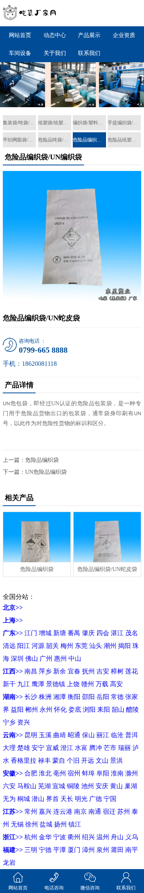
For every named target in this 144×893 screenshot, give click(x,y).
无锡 (17, 824)
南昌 (30, 671)
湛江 (117, 633)
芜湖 (44, 786)
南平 (131, 849)
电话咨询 (54, 888)
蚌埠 (88, 773)
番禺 (74, 633)
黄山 (116, 786)
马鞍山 (26, 786)
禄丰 (44, 760)
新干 (9, 684)
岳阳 (102, 696)
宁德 (45, 849)
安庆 (102, 786)
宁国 (110, 798)
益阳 (17, 709)
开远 (87, 760)
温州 (102, 837)
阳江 (23, 645)
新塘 (59, 633)
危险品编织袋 (42, 460)
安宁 (38, 747)
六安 (9, 786)
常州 (30, 811)
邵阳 (88, 696)
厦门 (74, 849)
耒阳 (103, 709)
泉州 (102, 849)
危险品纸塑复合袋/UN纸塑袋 (124, 140)
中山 (74, 658)
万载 (102, 684)
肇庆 (88, 633)
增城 (45, 633)
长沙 (30, 696)
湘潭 (59, 696)
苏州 (123, 811)
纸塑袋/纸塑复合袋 (54, 123)
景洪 (116, 760)
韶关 (52, 645)
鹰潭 (38, 684)
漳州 (88, 849)
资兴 (23, 722)
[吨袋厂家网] (30, 13)
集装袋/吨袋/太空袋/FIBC (19, 123)
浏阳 (89, 709)
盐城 (46, 824)
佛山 (31, 658)
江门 (30, 633)
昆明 (30, 735)
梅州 (66, 645)
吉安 (102, 671)
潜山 (38, 798)
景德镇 (55, 684)
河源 (38, 645)
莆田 (117, 849)
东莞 (81, 645)
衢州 (74, 837)
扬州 (60, 824)
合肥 (30, 773)
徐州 (31, 824)
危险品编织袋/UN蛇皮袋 (107, 569)
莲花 (131, 671)
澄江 (66, 747)
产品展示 (89, 35)
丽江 (102, 735)
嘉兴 (45, 811)
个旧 (73, 760)
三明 (30, 849)
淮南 (117, 773)
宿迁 (109, 811)
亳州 (59, 773)
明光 (81, 798)
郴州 (31, 709)
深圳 (17, 658)
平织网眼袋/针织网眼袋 (19, 140)
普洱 (131, 735)
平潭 (59, 849)
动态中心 (55, 35)
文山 (102, 760)
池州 (87, 786)
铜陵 (73, 786)
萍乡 (45, 671)
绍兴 (88, 837)
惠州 (60, 658)
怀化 (60, 709)
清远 (9, 645)
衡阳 (74, 696)
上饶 (73, 684)
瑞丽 (124, 747)
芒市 (110, 747)
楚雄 (23, 747)
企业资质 (124, 35)
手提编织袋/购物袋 (124, 123)
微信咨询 (90, 888)
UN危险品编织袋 (46, 472)
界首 (52, 798)
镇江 (74, 824)
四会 (102, 633)
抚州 (88, 671)
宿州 (74, 773)
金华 (45, 837)
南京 (80, 811)
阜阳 (102, 773)
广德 (95, 798)
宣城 (58, 786)
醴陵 (132, 709)
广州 (46, 658)
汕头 (95, 645)
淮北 (45, 773)
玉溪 (45, 735)
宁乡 (9, 722)
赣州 (87, 684)
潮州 (110, 645)
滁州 (131, 773)
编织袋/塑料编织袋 (89, 123)
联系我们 (89, 53)
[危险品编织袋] (36, 537)
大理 (9, 747)
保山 (88, 735)
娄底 (74, 709)
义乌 (131, 837)
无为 (9, 798)
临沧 (117, 735)
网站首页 (20, 35)
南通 (94, 811)
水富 (81, 747)
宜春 (74, 671)
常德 (117, 696)
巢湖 (130, 786)
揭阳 (124, 645)
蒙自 (58, 760)
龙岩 (9, 862)
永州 (46, 709)
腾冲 (95, 747)
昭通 (74, 735)
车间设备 (20, 53)
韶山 (118, 709)
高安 (116, 684)
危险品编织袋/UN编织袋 (89, 140)
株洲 (45, 696)
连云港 (62, 811)
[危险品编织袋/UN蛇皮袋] (107, 537)
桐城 (23, 798)
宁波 (59, 837)
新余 (59, 671)
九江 (23, 684)
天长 (66, 798)
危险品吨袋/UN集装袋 (54, 140)
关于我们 (55, 53)
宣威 (52, 747)
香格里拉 (23, 760)
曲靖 (59, 735)
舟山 (117, 837)
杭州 (30, 837)
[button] (69, 100)
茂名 (131, 633)
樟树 (117, 671)
